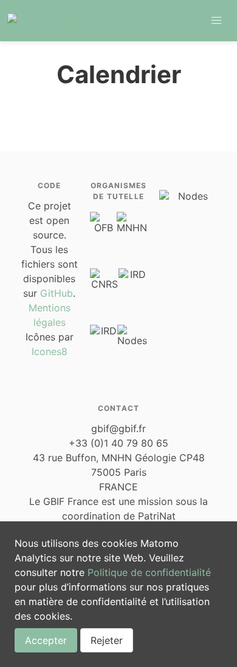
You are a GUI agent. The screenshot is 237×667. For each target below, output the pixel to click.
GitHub (56, 293)
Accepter (46, 640)
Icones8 (49, 351)
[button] (216, 20)
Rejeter (107, 640)
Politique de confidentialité (149, 572)
